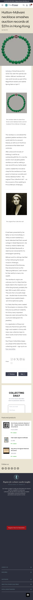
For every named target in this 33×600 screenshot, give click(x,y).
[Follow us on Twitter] (6, 468)
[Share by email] (21, 359)
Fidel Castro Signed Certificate (19, 437)
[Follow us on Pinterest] (12, 468)
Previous (12, 374)
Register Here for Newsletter (16, 527)
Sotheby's (9, 71)
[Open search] (24, 5)
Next (22, 374)
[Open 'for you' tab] (28, 595)
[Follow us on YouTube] (15, 468)
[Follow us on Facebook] (3, 468)
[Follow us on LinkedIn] (18, 468)
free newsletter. (11, 349)
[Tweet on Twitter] (17, 359)
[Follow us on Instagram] (9, 468)
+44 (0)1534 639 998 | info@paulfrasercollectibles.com (16, 1)
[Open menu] (2, 5)
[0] (30, 5)
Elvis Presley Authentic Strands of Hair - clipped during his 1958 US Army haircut (20, 425)
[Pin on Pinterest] (14, 359)
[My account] (27, 5)
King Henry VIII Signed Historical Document (20, 449)
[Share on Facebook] (11, 359)
